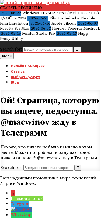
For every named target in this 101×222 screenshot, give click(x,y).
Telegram (20, 204)
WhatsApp (21, 215)
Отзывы (18, 71)
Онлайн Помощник (28, 66)
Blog (15, 82)
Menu (7, 55)
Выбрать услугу (25, 76)
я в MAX (24, 209)
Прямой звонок (27, 198)
